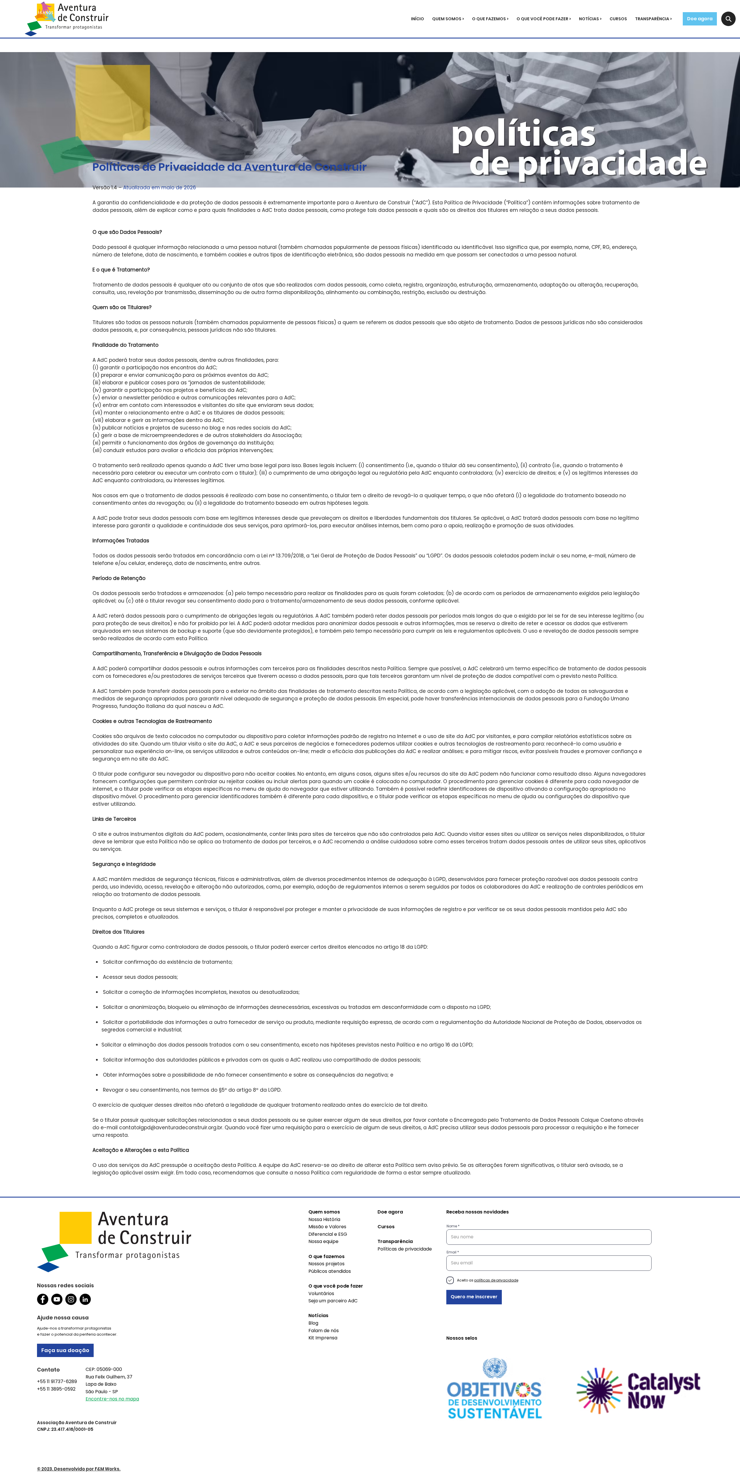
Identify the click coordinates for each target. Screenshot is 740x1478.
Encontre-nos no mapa (112, 1399)
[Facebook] (42, 1299)
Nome (452, 1226)
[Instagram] (71, 1299)
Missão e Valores (327, 1226)
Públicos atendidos (329, 1271)
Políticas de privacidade (405, 1249)
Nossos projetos (326, 1263)
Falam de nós (323, 1330)
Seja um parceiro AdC (333, 1300)
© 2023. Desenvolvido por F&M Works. (79, 1469)
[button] (448, 19)
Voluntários (321, 1293)
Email (451, 1252)
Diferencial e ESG (327, 1234)
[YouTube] (56, 1299)
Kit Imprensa (322, 1337)
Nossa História (324, 1219)
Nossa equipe (323, 1241)
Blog (313, 1323)
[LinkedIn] (85, 1299)
